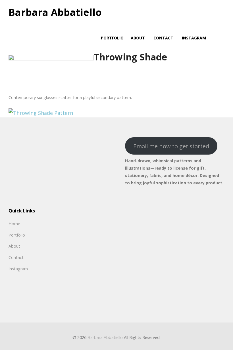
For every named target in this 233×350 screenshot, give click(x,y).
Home (14, 223)
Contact (16, 257)
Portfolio (17, 235)
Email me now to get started (171, 146)
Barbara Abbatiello (55, 12)
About (14, 246)
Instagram (18, 268)
